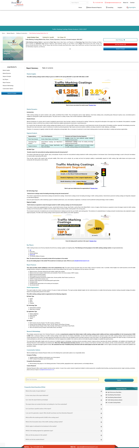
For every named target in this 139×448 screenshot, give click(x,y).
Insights (120, 7)
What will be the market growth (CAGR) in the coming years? (42, 417)
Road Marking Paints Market (114, 395)
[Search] (87, 2)
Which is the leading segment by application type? (39, 430)
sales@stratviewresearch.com (114, 2)
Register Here (92, 105)
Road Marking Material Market (114, 397)
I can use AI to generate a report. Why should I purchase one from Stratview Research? (49, 413)
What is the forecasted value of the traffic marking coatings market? (44, 421)
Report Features (6, 82)
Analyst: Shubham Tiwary (33, 37)
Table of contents (47, 68)
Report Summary (32, 68)
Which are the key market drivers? (35, 439)
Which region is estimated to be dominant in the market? (41, 426)
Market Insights (6, 70)
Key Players (5, 79)
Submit (119, 380)
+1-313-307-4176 (99, 2)
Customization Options (8, 88)
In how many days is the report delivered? (37, 395)
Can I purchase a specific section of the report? (38, 408)
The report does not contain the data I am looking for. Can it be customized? (46, 404)
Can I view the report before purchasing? (37, 399)
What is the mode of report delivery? (36, 391)
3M (30, 250)
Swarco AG (32, 254)
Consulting (110, 7)
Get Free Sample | (120, 44)
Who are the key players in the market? (36, 435)
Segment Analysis (7, 76)
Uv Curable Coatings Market (113, 402)
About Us (125, 2)
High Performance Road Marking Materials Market (119, 392)
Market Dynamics (7, 73)
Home (80, 7)
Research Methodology (8, 85)
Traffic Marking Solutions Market (114, 400)
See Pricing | (120, 40)
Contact (132, 2)
